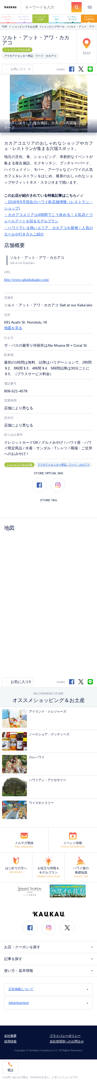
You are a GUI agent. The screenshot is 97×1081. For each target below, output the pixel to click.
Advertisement (19, 1003)
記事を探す (13, 959)
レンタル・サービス (73, 18)
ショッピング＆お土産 (25, 26)
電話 (10, 1070)
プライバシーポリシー (65, 1036)
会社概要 (10, 1036)
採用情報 (10, 1041)
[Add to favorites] (7, 69)
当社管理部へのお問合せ (67, 1041)
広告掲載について (21, 989)
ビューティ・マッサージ (24, 18)
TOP (4, 26)
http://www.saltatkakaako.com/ (26, 280)
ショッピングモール (53, 26)
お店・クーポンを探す (22, 947)
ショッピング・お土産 (40, 18)
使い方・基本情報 (18, 971)
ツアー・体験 (57, 18)
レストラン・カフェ (8, 18)
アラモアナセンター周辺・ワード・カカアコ (30, 55)
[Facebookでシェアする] (71, 681)
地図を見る (13, 328)
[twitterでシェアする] (81, 69)
